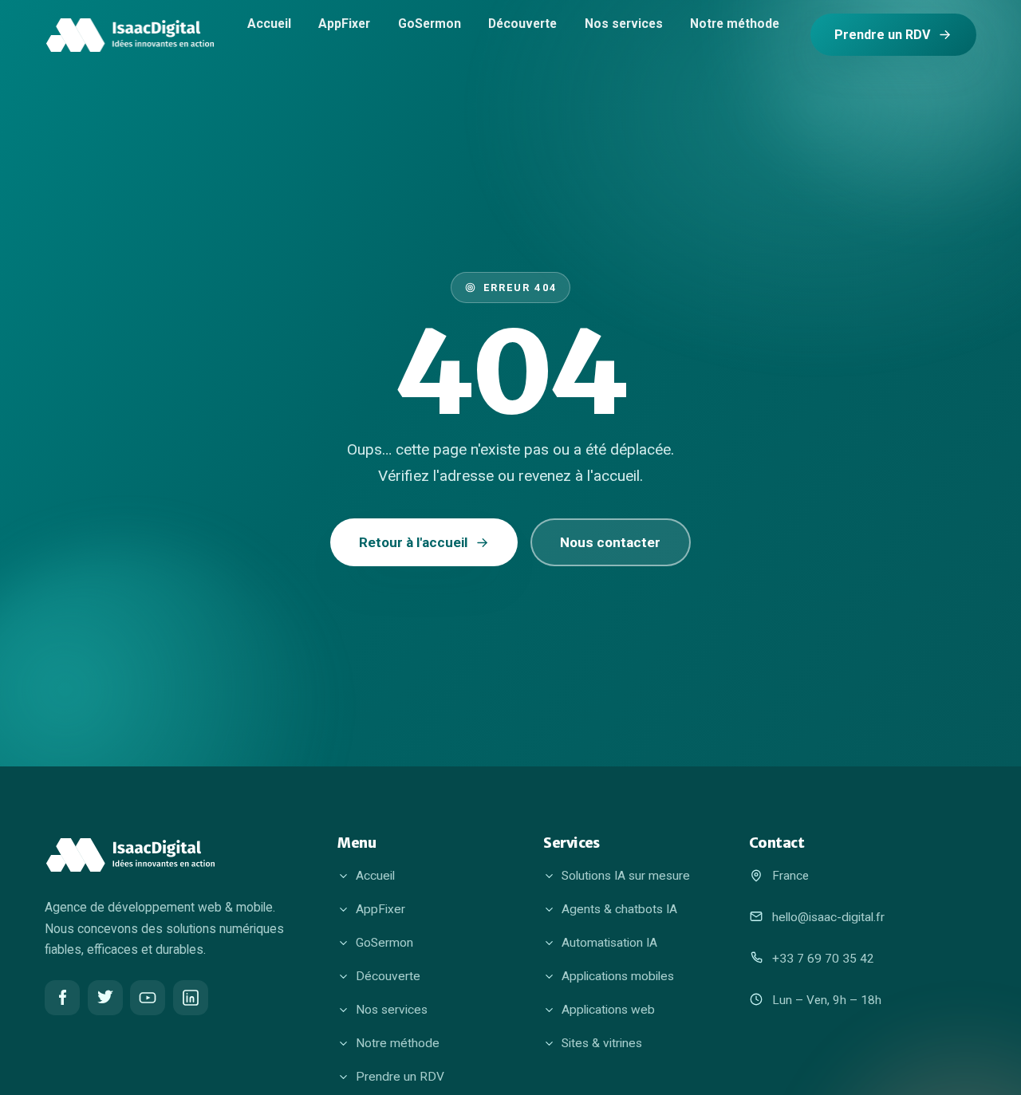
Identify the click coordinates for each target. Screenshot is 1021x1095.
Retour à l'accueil (413, 542)
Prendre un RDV (882, 34)
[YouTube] (147, 997)
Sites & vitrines (602, 1043)
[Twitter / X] (105, 997)
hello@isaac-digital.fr (828, 917)
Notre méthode (734, 22)
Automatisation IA (609, 942)
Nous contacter (610, 542)
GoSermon (429, 22)
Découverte (522, 22)
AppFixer (344, 22)
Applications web (608, 1009)
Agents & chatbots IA (619, 909)
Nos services (624, 22)
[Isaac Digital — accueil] (130, 35)
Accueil (269, 22)
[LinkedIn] (190, 997)
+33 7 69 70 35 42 (823, 958)
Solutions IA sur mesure (626, 876)
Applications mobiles (618, 976)
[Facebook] (62, 997)
